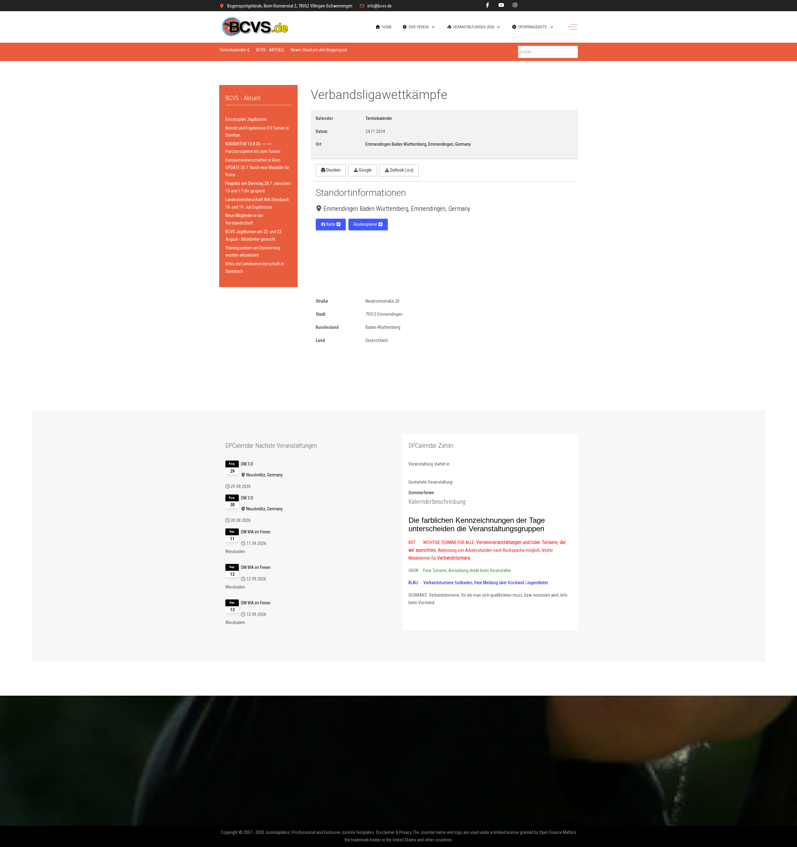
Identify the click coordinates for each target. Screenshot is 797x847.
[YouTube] (501, 5)
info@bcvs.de (379, 5)
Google (365, 170)
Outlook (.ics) (401, 170)
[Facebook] (487, 5)
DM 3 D (247, 463)
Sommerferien (421, 492)
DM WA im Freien (256, 531)
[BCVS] (258, 26)
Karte (330, 224)
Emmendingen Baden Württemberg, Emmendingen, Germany (396, 208)
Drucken (333, 170)
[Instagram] (515, 5)
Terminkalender (378, 118)
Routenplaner (366, 224)
